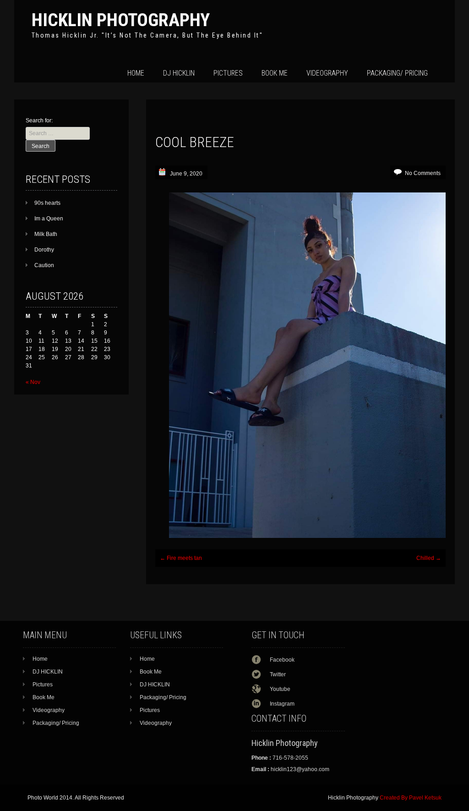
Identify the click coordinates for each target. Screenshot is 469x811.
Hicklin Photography (121, 20)
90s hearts (47, 203)
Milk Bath (45, 234)
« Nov (33, 382)
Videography (327, 73)
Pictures (228, 73)
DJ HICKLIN (179, 73)
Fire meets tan (181, 558)
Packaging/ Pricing (397, 73)
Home (135, 73)
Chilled (428, 558)
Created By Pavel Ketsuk (411, 798)
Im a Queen (48, 218)
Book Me (275, 73)
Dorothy (44, 250)
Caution (44, 265)
